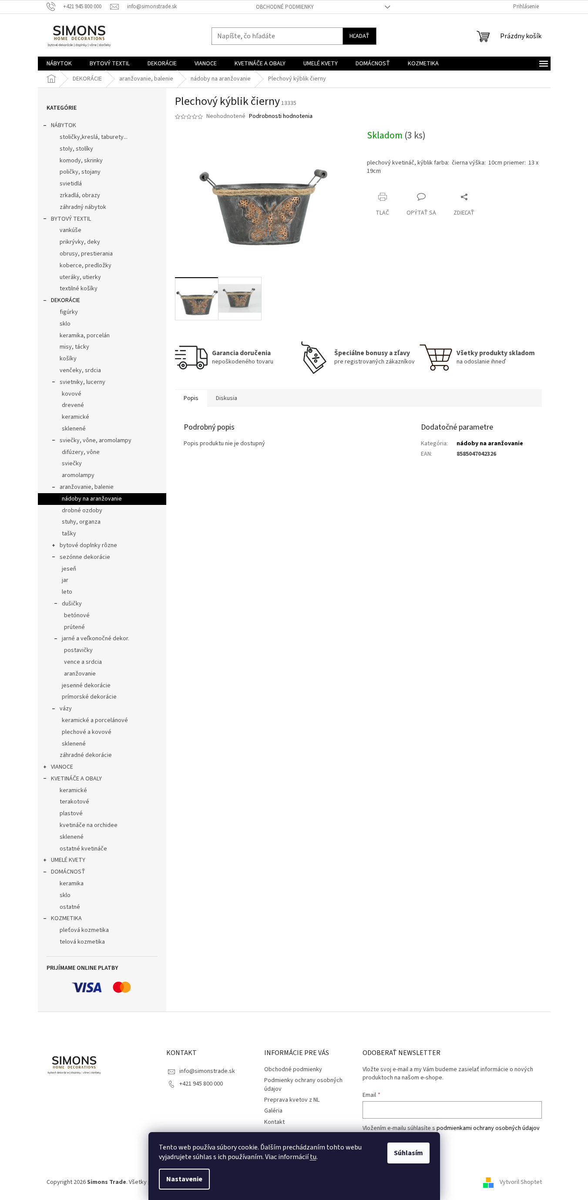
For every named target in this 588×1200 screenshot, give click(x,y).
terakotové (74, 801)
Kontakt (274, 1122)
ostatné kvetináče (83, 848)
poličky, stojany (80, 172)
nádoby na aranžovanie (92, 498)
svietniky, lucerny (82, 382)
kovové (71, 394)
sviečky (72, 463)
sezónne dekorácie (85, 557)
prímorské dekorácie (89, 696)
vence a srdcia (83, 662)
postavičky (78, 650)
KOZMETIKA (66, 918)
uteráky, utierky (80, 277)
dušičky (72, 603)
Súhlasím (408, 1153)
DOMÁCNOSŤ (68, 871)
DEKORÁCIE (65, 300)
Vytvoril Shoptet (521, 1182)
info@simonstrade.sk (207, 1071)
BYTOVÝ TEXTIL (71, 219)
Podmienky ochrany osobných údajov (303, 1084)
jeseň (69, 569)
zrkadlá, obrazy (80, 195)
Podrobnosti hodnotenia (280, 116)
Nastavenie (184, 1179)
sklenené (74, 428)
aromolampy (78, 475)
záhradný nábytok (83, 207)
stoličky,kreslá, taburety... (94, 137)
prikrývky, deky (80, 242)
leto (67, 592)
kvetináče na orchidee (89, 825)
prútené (74, 627)
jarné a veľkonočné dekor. (95, 638)
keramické (75, 417)
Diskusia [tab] (226, 398)
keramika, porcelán (85, 335)
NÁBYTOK (63, 125)
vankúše (70, 230)
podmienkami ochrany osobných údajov (488, 1128)
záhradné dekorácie (86, 755)
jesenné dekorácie (86, 685)
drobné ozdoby (82, 510)
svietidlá (71, 183)
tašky (69, 533)
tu (313, 1157)
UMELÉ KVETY (68, 860)
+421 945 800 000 (201, 1083)
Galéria (273, 1110)
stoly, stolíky (76, 149)
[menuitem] (59, 64)
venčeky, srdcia (80, 370)
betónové (77, 615)
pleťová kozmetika (84, 930)
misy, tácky (74, 347)
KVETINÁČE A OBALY (76, 778)
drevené (73, 405)
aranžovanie (80, 673)
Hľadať (359, 36)
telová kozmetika (82, 942)
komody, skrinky (81, 160)
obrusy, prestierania (86, 253)
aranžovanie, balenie (87, 487)
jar (65, 580)
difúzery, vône (81, 452)
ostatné (70, 907)
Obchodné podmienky (285, 7)
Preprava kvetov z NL (291, 1100)
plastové (71, 813)
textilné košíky (78, 288)
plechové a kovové (86, 732)
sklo (65, 323)
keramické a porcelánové (95, 720)
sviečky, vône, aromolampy (95, 440)
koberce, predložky (85, 265)
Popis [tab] (191, 398)
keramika (72, 883)
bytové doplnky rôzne (88, 545)
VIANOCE (62, 767)
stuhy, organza (81, 522)
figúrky (69, 312)
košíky (68, 358)
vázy (66, 708)
